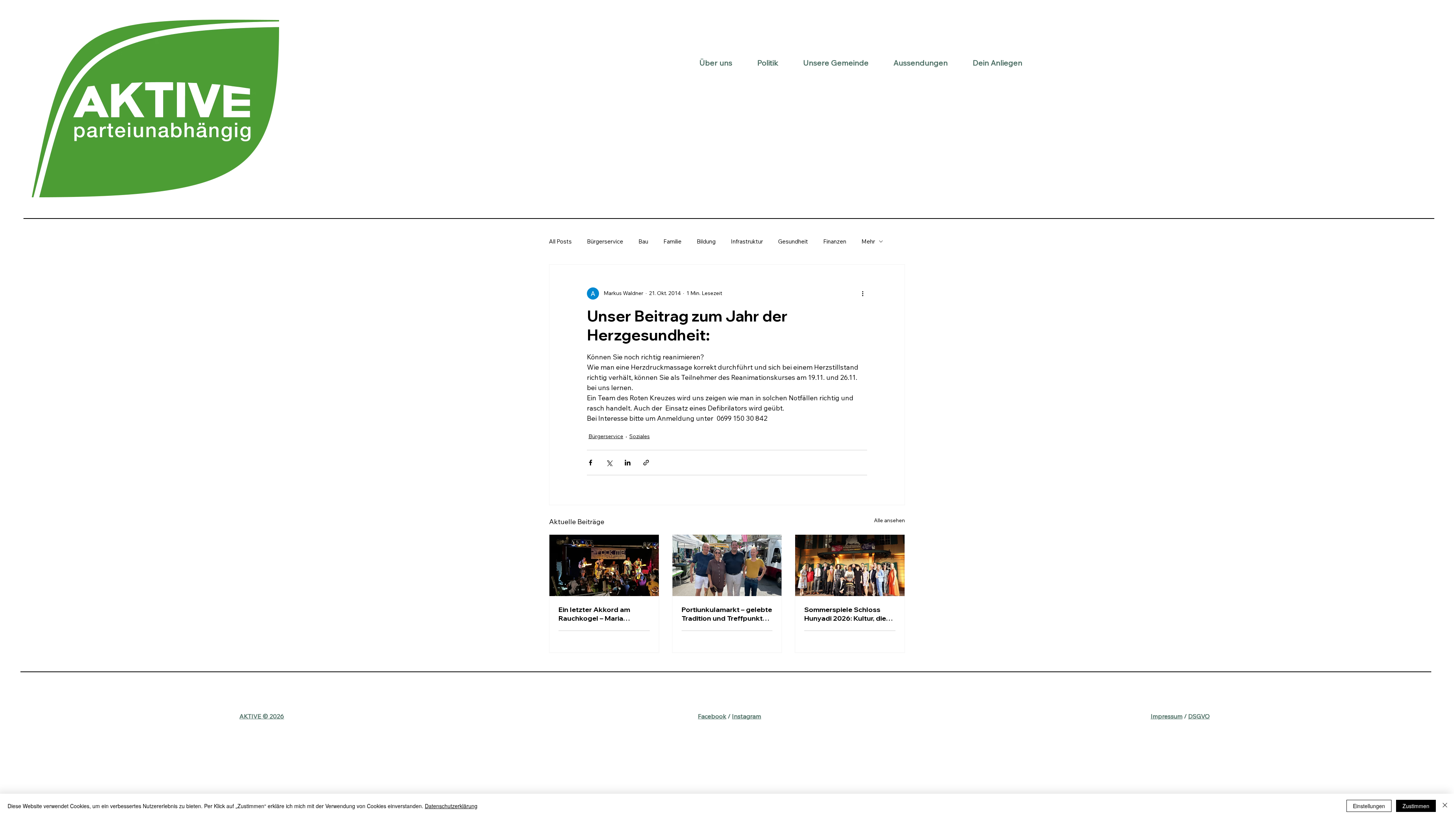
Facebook (712, 716)
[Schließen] (1444, 806)
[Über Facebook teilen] (590, 462)
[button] (716, 62)
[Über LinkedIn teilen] (627, 462)
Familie (672, 241)
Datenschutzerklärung (451, 806)
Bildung (706, 241)
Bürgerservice (605, 241)
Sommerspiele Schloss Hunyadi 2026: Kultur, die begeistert (845, 614)
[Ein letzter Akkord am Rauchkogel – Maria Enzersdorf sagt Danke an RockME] (604, 565)
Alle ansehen (889, 520)
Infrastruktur (747, 241)
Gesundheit (793, 241)
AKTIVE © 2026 (261, 716)
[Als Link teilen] (646, 462)
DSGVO (1199, 716)
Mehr (868, 241)
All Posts (560, 241)
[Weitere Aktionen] (862, 293)
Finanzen (834, 241)
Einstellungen (1369, 806)
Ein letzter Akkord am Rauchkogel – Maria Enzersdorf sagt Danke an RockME (602, 614)
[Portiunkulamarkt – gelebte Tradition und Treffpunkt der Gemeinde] (727, 565)
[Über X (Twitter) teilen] (609, 462)
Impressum (1167, 716)
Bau (643, 241)
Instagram (746, 716)
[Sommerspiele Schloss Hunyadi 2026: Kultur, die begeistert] (850, 565)
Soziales (639, 436)
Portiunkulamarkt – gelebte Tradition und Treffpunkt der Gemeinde (727, 614)
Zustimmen (1416, 806)
